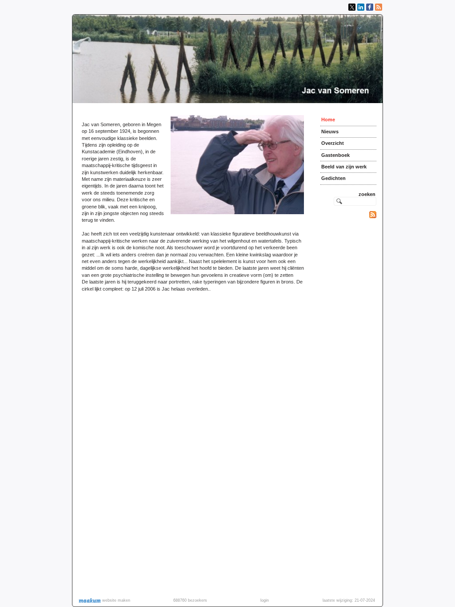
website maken (115, 600)
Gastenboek (335, 155)
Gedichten (333, 178)
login (264, 600)
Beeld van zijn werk (344, 166)
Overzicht (332, 143)
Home (328, 119)
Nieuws (330, 131)
